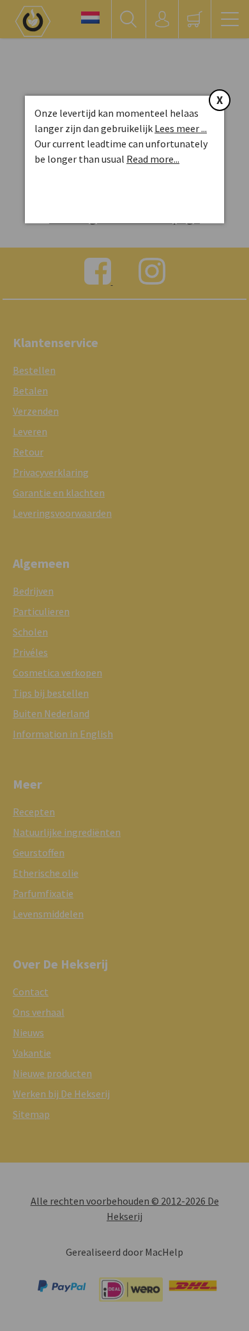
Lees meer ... (181, 128)
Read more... (152, 158)
